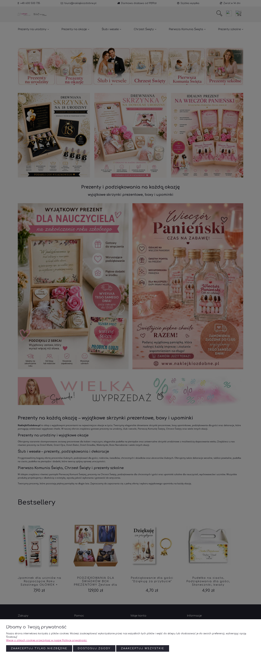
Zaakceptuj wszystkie (142, 648)
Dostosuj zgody (94, 648)
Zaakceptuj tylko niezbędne (39, 648)
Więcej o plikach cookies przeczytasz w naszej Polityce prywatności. (46, 640)
